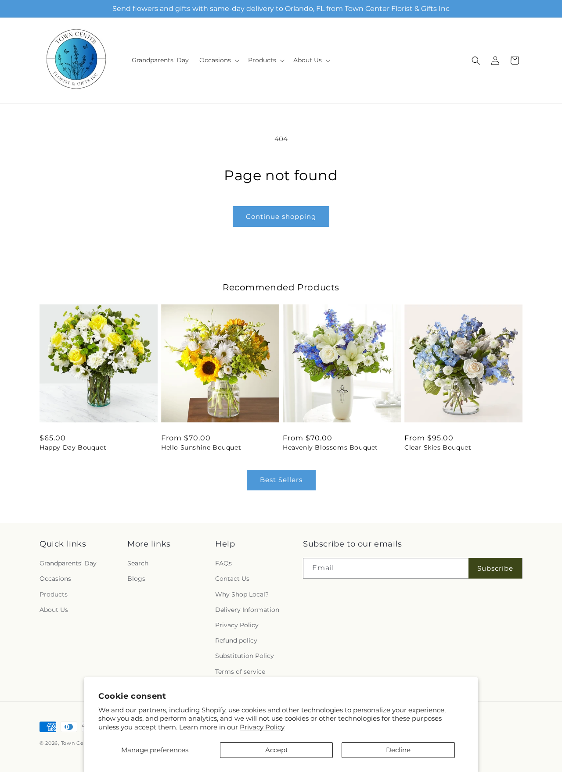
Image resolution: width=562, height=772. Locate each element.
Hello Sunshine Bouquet (201, 447)
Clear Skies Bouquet (437, 447)
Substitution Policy (244, 656)
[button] (218, 60)
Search (137, 563)
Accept (276, 750)
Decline (398, 750)
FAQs (223, 563)
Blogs (136, 579)
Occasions (55, 579)
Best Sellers (281, 479)
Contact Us (232, 579)
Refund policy (236, 640)
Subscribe (495, 568)
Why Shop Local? (242, 594)
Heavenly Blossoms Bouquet (330, 447)
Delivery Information (247, 610)
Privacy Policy (262, 727)
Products (54, 594)
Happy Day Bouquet (73, 447)
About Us (54, 610)
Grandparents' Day (68, 563)
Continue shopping (281, 216)
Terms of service (240, 672)
